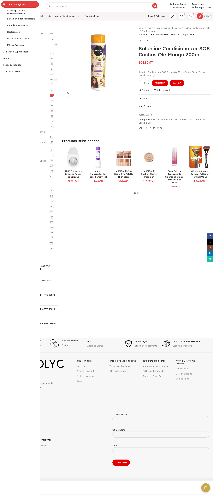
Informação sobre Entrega (155, 366)
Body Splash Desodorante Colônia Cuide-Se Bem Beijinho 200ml (174, 177)
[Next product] (147, 41)
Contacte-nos (182, 378)
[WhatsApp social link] (157, 128)
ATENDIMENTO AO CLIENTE (185, 362)
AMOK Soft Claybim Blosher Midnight (149, 174)
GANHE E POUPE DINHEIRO (123, 361)
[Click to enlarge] (68, 92)
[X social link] (150, 128)
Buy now (176, 83)
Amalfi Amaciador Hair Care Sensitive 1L (98, 174)
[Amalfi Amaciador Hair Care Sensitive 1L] (98, 157)
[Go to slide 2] (138, 193)
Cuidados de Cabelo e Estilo (197, 28)
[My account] (172, 16)
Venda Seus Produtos (120, 366)
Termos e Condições (152, 376)
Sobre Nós (81, 366)
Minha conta (182, 368)
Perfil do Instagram (85, 376)
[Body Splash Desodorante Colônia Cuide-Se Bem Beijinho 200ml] (174, 157)
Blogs (79, 381)
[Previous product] (140, 41)
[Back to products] (144, 41)
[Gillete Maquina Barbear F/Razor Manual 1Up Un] (199, 157)
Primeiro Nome (119, 414)
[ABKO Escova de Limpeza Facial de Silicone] (73, 157)
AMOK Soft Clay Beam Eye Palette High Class (123, 174)
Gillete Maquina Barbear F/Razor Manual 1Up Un (200, 174)
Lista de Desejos (184, 373)
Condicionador (148, 31)
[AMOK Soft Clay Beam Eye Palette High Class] (124, 157)
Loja (149, 28)
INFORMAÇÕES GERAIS (154, 361)
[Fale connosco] (205, 487)
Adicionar (160, 83)
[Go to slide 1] (135, 193)
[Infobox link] (67, 343)
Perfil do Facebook (85, 371)
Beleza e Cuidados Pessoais (167, 28)
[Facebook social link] (147, 128)
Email (115, 445)
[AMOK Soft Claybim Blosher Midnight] (149, 157)
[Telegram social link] (161, 128)
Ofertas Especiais (118, 371)
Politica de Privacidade (153, 371)
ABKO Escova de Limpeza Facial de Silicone (73, 174)
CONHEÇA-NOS (83, 361)
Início (141, 28)
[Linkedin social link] (154, 128)
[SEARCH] (154, 6)
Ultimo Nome (118, 429)
